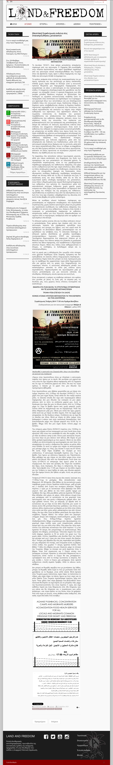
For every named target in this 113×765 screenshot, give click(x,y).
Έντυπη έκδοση (83, 750)
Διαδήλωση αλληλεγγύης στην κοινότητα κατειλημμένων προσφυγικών (15, 248)
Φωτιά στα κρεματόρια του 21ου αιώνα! (94, 49)
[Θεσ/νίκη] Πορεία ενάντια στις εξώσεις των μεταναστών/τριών (94, 78)
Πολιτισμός (95, 24)
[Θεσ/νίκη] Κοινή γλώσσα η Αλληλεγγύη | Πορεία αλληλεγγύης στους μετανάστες (94, 68)
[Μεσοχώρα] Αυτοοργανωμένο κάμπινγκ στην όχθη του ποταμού (18, 157)
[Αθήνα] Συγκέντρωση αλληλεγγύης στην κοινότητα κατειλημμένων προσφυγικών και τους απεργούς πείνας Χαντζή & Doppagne (17, 195)
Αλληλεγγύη (58, 709)
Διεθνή (77, 24)
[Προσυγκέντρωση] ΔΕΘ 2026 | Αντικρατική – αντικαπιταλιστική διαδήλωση (18, 125)
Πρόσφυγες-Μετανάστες (39, 709)
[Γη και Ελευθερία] (56, 13)
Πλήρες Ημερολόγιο (17, 172)
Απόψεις (60, 24)
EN (11, 1)
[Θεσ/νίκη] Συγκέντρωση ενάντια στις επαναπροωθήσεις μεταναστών (49, 34)
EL (8, 1)
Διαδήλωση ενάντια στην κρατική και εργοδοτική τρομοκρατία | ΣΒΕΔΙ (15, 91)
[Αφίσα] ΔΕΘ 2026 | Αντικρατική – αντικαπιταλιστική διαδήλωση (18, 114)
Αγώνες (28, 24)
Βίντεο (80, 755)
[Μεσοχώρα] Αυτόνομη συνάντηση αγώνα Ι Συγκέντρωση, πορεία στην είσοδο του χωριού (19, 136)
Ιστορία (43, 24)
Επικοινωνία (82, 740)
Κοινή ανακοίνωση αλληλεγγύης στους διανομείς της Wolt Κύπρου (16, 51)
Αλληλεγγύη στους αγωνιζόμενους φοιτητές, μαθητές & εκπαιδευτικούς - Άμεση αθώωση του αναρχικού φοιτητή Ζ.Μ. (17, 78)
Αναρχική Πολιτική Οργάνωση (25, 750)
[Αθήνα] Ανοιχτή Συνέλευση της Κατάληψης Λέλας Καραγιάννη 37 (17, 166)
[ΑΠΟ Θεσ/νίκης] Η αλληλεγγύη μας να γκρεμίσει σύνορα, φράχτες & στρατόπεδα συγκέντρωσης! (95, 58)
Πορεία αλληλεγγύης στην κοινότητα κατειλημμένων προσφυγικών (16, 227)
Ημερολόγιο (82, 745)
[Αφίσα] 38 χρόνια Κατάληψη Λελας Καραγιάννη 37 (17, 238)
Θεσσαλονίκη (50, 709)
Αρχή (14, 24)
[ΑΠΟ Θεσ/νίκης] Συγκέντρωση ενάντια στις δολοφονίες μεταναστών (94, 42)
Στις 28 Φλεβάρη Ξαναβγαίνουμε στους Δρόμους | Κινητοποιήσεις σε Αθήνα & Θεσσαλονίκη (17, 63)
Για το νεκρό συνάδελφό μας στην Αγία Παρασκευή (17, 41)
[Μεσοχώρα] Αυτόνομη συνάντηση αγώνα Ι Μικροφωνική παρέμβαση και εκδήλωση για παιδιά (19, 147)
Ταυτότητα (81, 735)
